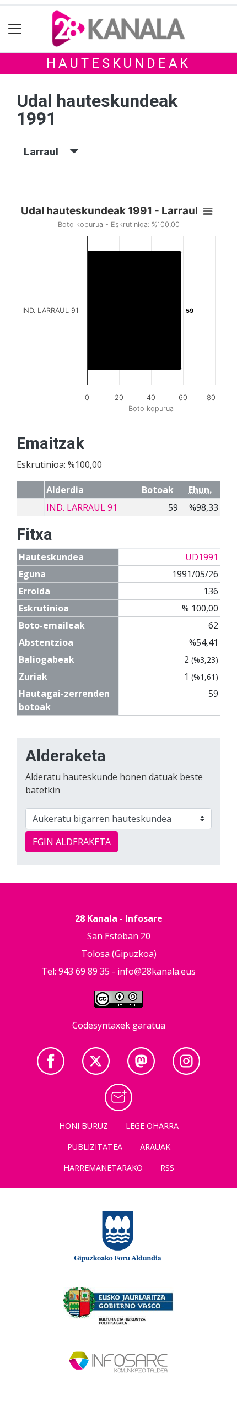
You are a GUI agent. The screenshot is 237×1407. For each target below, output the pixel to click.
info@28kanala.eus (156, 971)
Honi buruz (83, 1126)
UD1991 (201, 557)
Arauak (155, 1146)
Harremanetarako (103, 1167)
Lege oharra (152, 1126)
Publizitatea (94, 1146)
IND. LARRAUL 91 (81, 507)
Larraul (46, 151)
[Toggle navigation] (15, 29)
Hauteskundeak (118, 63)
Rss (167, 1167)
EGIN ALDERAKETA (72, 842)
